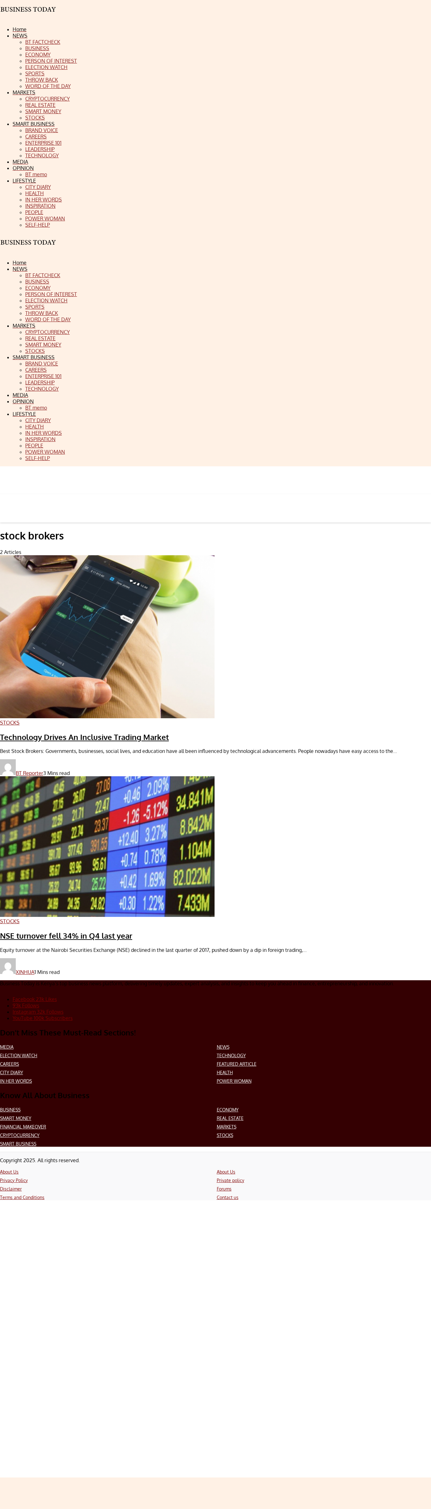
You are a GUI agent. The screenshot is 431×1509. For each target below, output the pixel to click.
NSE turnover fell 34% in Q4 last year (66, 936)
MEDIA (7, 1047)
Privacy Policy (14, 1180)
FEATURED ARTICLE (237, 1064)
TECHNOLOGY (231, 1055)
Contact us (228, 1197)
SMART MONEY (15, 1118)
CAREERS (9, 1064)
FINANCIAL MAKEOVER (23, 1126)
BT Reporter (29, 773)
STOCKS (225, 1135)
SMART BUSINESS (18, 1143)
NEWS (223, 1047)
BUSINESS (10, 1109)
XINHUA (25, 972)
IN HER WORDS (16, 1081)
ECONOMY (228, 1109)
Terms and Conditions (22, 1197)
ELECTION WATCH (18, 1055)
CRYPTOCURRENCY (19, 1135)
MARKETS (226, 1126)
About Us (9, 1171)
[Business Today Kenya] (28, 248)
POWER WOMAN (234, 1081)
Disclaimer (11, 1188)
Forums (224, 1188)
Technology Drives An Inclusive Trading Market (84, 737)
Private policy (230, 1180)
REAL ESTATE (230, 1118)
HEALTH (225, 1072)
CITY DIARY (11, 1072)
